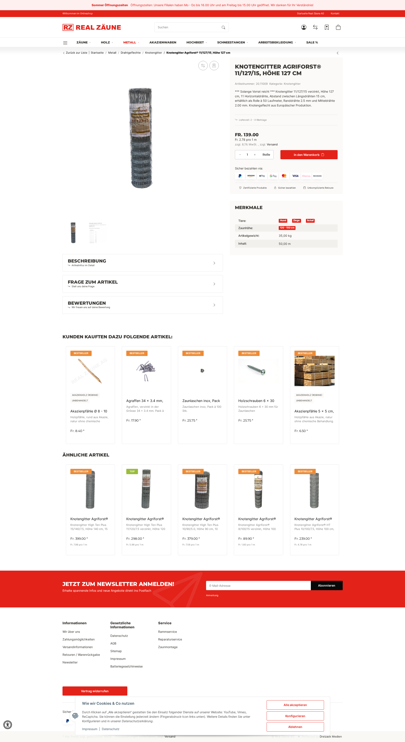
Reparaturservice (170, 639)
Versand (272, 144)
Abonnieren (326, 585)
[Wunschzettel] (326, 27)
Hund (283, 220)
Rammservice (167, 631)
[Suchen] (223, 27)
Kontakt (335, 13)
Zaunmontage (168, 647)
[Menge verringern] (240, 154)
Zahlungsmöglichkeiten (79, 639)
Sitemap (116, 651)
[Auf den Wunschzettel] (214, 65)
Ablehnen (295, 727)
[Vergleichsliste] (315, 27)
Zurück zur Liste (76, 52)
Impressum (89, 729)
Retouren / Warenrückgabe (81, 654)
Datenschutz (110, 729)
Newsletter (70, 662)
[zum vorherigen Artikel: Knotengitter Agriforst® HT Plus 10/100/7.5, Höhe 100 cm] (338, 52)
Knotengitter (292, 83)
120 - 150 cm (287, 227)
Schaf (310, 220)
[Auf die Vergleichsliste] (203, 65)
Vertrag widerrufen (95, 691)
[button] (303, 27)
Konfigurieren (295, 716)
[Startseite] (92, 27)
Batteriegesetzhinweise (126, 666)
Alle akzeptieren (295, 705)
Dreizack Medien (331, 736)
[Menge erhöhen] (255, 154)
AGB (113, 643)
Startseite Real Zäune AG (310, 13)
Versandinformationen (78, 647)
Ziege (296, 220)
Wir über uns (71, 631)
